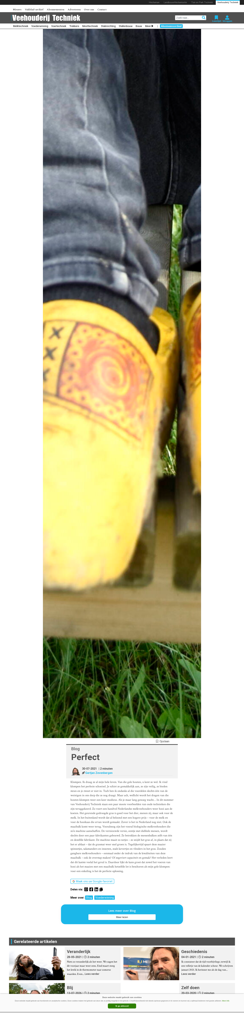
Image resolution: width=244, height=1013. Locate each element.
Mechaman (154, 2)
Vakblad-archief (34, 9)
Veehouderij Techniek (227, 2)
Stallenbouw (126, 26)
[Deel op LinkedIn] (97, 889)
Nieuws (17, 9)
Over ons (89, 9)
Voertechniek (58, 26)
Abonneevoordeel (171, 26)
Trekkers (74, 26)
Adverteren (74, 9)
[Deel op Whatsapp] (86, 889)
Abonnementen (55, 9)
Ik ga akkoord (122, 1006)
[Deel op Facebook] (91, 889)
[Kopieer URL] (102, 889)
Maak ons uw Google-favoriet (94, 881)
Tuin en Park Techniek (202, 2)
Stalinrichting (108, 26)
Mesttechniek (90, 26)
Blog (89, 897)
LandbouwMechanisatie (175, 2)
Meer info (225, 1001)
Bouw (139, 26)
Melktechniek (20, 26)
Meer (148, 26)
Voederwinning (39, 26)
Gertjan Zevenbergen (99, 773)
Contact (102, 9)
